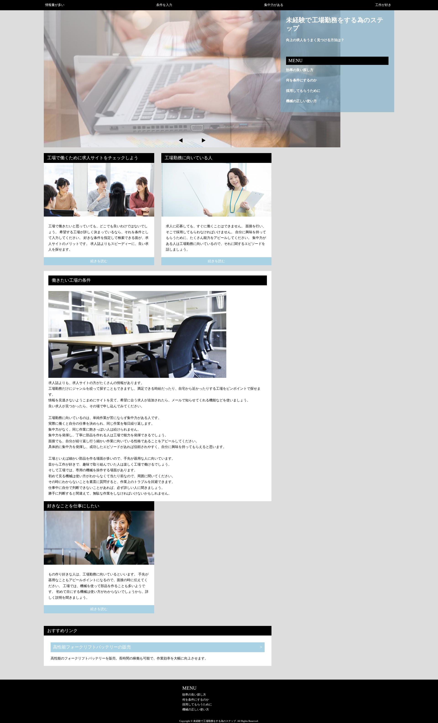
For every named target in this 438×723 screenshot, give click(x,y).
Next (203, 140)
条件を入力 (164, 5)
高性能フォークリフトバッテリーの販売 (92, 647)
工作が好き (383, 5)
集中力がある (273, 5)
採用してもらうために (303, 91)
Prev (181, 140)
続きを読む (98, 261)
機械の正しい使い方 (301, 101)
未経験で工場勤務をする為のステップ (334, 24)
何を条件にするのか (301, 80)
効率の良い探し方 (299, 70)
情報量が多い (54, 5)
